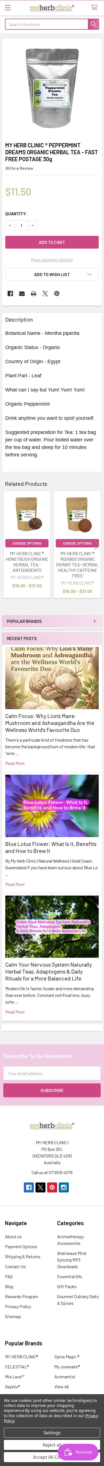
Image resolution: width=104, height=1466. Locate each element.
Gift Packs (67, 1286)
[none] (52, 88)
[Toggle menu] (7, 7)
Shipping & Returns (22, 1256)
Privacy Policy (18, 1306)
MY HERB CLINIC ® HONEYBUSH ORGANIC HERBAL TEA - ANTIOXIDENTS (27, 562)
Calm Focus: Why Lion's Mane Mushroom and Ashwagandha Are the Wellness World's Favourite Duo (49, 722)
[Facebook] (10, 294)
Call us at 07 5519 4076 (52, 1172)
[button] (52, 274)
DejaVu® (12, 1386)
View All (61, 1386)
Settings (52, 1433)
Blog (9, 1286)
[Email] (22, 294)
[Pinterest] (57, 294)
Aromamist (64, 1376)
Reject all (52, 1445)
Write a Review (19, 168)
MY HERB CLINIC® (21, 1356)
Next (96, 545)
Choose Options (26, 543)
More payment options (52, 259)
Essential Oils (69, 1276)
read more (15, 763)
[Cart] (95, 7)
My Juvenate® (67, 1366)
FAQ (8, 1276)
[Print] (34, 294)
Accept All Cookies (52, 1457)
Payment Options (21, 1246)
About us (13, 1236)
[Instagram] (64, 1187)
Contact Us (15, 1266)
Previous (7, 545)
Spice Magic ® (66, 1356)
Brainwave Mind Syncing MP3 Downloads (71, 1259)
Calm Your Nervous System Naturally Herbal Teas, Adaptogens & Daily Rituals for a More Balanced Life (48, 971)
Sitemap (13, 1316)
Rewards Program (21, 1296)
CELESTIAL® (17, 1366)
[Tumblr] (75, 1187)
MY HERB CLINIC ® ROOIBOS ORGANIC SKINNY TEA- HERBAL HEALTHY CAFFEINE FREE (77, 564)
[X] (45, 294)
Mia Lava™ (14, 1376)
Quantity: (16, 213)
